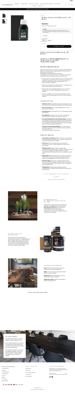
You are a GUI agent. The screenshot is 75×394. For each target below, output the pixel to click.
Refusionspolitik (5, 380)
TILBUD (34, 5)
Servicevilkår (4, 379)
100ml (44, 40)
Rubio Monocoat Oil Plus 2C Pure (47, 74)
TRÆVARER (24, 3)
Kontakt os (4, 370)
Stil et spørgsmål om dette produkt (56, 173)
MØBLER (16, 3)
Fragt (48, 25)
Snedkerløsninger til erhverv (50, 3)
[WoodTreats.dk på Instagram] (50, 377)
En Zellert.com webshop (35, 389)
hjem (42, 15)
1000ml (49, 40)
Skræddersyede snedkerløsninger (8, 366)
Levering (56, 176)
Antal (44, 43)
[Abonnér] (66, 373)
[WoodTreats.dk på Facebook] (52, 377)
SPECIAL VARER (33, 3)
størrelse (45, 38)
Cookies (3, 375)
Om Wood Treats (5, 368)
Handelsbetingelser (5, 371)
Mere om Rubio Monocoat (56, 179)
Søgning (3, 377)
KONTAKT (40, 5)
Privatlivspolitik (5, 373)
